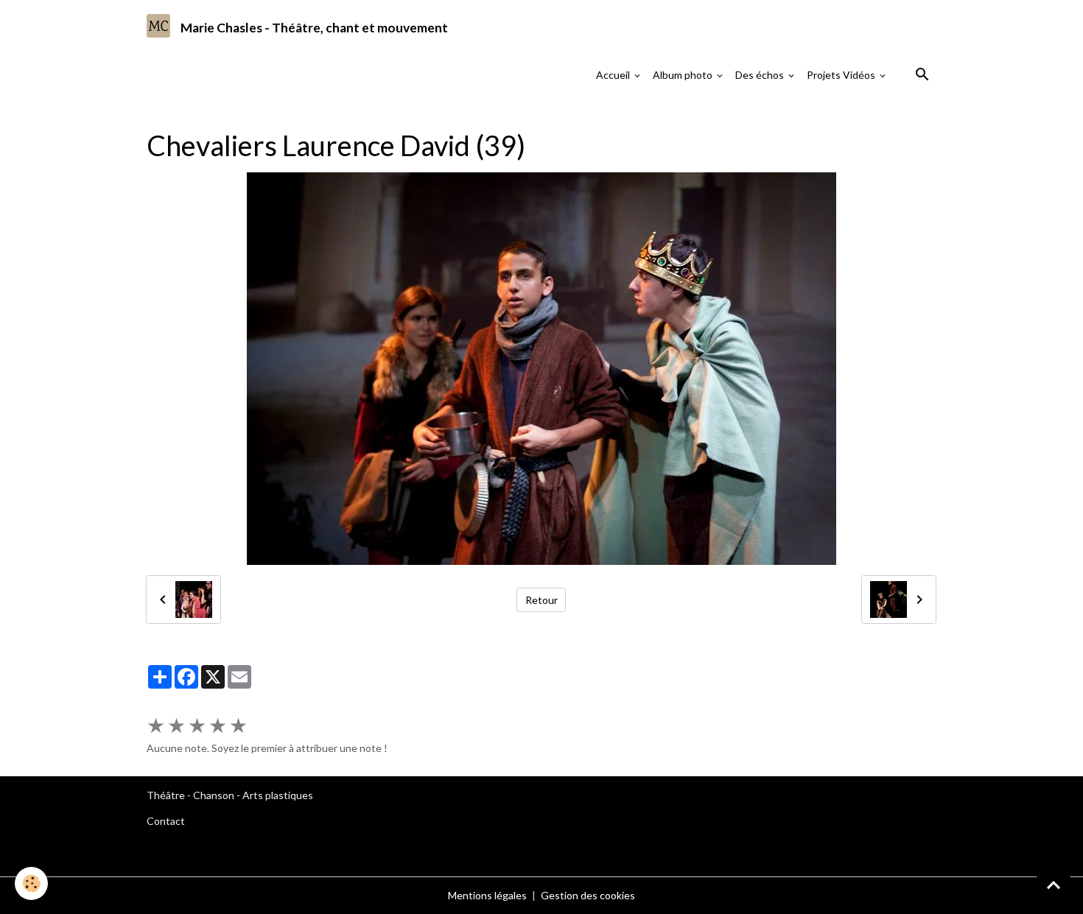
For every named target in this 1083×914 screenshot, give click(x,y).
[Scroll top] (1053, 884)
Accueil (614, 74)
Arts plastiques (277, 795)
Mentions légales (487, 895)
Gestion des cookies (588, 895)
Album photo (684, 74)
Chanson (213, 795)
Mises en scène (304, 114)
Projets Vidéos (842, 74)
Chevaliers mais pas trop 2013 (422, 114)
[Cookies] (31, 883)
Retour (541, 600)
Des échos (760, 74)
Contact (166, 821)
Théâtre (166, 795)
